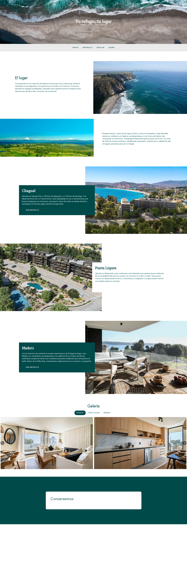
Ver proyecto (105, 287)
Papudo (75, 48)
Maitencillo (87, 48)
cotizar (23, 97)
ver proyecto (32, 210)
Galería (111, 48)
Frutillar (100, 48)
